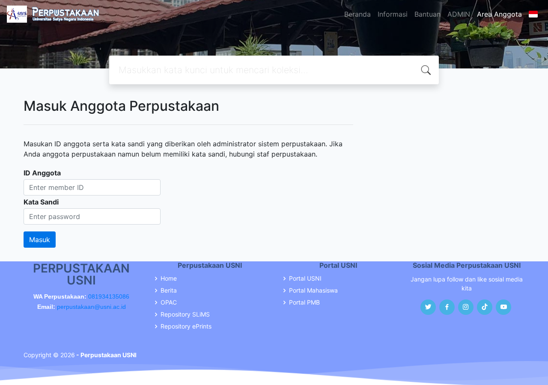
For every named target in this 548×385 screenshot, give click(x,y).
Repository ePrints (186, 326)
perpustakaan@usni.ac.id (91, 306)
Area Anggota (499, 14)
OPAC (169, 302)
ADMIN (458, 14)
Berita (169, 290)
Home (169, 278)
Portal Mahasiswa (313, 290)
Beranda (357, 14)
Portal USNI (305, 278)
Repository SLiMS (185, 314)
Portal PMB (304, 302)
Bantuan (427, 14)
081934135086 (108, 296)
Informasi (393, 14)
